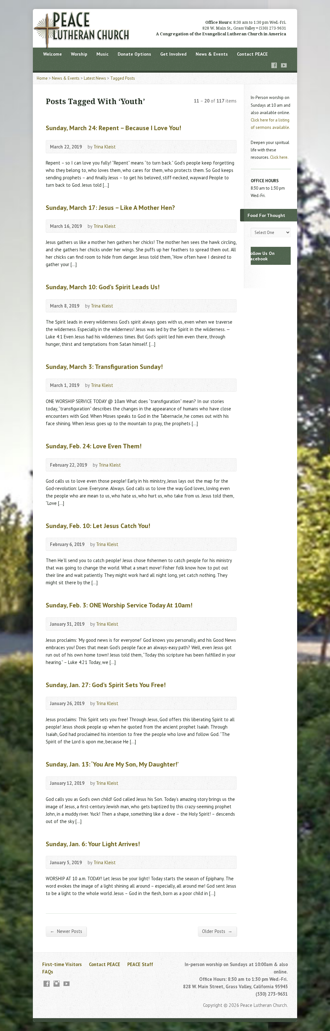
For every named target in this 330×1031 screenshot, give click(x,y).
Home (42, 78)
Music (102, 54)
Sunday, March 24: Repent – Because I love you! (113, 127)
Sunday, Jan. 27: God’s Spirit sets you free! (106, 684)
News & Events (212, 54)
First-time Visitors (62, 964)
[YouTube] (284, 65)
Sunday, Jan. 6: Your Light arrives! (93, 843)
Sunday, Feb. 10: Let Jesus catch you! (98, 525)
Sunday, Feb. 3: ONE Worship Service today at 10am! (119, 605)
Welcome (52, 54)
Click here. (279, 157)
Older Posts (217, 931)
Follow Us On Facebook (261, 256)
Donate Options (134, 54)
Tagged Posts (122, 78)
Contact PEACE (252, 54)
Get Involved (173, 54)
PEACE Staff (140, 964)
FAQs (47, 972)
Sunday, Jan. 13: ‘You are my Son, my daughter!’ (112, 764)
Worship (79, 54)
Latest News (95, 78)
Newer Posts (66, 931)
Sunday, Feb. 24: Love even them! (93, 446)
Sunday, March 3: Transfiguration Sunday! (104, 366)
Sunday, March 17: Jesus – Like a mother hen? (110, 207)
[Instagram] (56, 984)
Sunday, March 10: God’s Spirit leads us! (103, 286)
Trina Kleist (104, 147)
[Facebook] (274, 65)
